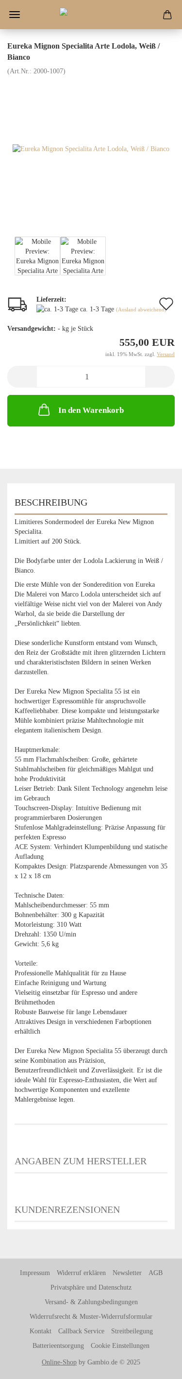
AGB (156, 1273)
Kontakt (40, 1331)
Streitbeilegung (132, 1331)
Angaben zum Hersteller (81, 1161)
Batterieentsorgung (58, 1345)
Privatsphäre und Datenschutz (91, 1287)
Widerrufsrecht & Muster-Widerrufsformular (91, 1316)
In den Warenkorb (91, 410)
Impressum (35, 1273)
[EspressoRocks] (91, 14)
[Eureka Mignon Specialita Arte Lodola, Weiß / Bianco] (91, 148)
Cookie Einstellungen (120, 1345)
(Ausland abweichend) (141, 309)
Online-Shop (59, 1362)
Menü (14, 14)
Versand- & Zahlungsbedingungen (91, 1302)
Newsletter (127, 1273)
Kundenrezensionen (67, 1209)
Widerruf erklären (81, 1273)
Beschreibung (51, 502)
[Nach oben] (155, 1364)
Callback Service (81, 1331)
